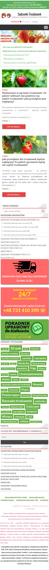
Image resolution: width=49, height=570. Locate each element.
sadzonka (40, 401)
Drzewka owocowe (8, 369)
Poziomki (26, 395)
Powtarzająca (11, 395)
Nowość (38, 384)
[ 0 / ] (25, 21)
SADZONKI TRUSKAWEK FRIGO (14, 254)
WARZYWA (5, 251)
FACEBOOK (44, 500)
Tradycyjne (32, 406)
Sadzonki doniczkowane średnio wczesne (19, 227)
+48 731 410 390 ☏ (24, 310)
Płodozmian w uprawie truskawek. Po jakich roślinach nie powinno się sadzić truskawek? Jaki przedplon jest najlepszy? (24, 97)
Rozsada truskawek (17, 401)
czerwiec (26, 358)
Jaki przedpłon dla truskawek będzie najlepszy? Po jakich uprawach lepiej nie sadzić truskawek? (23, 162)
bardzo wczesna (10, 353)
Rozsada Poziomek (40, 395)
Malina (6, 379)
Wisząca (7, 416)
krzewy (4, 375)
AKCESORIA (6, 258)
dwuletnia (22, 368)
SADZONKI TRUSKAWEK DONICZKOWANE (18, 220)
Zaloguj (35, 21)
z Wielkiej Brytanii (9, 422)
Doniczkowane (38, 363)
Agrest (26, 349)
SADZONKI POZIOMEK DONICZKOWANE (17, 239)
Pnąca (25, 389)
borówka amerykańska (10, 359)
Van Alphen (18, 411)
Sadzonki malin (17, 407)
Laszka (13, 374)
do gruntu (5, 364)
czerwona (40, 358)
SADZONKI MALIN (8, 242)
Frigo (33, 368)
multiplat (24, 380)
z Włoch (24, 421)
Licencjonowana (30, 374)
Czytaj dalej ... (14, 127)
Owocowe (13, 390)
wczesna (32, 411)
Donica (13, 364)
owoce (4, 390)
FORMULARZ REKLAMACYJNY (27, 500)
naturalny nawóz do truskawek (16, 384)
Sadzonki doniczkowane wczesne (16, 223)
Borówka (25, 354)
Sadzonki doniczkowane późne (15, 231)
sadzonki (5, 407)
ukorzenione (6, 412)
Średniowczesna (36, 422)
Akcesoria (35, 349)
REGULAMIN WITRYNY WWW (16, 497)
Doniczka (23, 363)
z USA (29, 417)
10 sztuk (4, 349)
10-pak (15, 348)
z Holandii (19, 416)
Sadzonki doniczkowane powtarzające (18, 235)
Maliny (15, 380)
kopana (42, 368)
